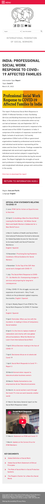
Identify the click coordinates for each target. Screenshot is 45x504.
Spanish (16, 248)
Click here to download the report (14, 174)
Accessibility (12, 501)
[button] (3, 2)
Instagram (18, 25)
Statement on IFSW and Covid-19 (25, 436)
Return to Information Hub (20, 181)
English (8, 248)
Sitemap (4, 501)
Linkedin (29, 25)
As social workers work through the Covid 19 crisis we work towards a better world (22, 393)
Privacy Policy (21, 501)
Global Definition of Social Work (19, 458)
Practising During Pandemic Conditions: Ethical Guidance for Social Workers (21, 257)
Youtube (26, 25)
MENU (8, 2)
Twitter (22, 25)
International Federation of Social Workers (22, 15)
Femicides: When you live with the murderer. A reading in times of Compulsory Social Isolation (22, 322)
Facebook (14, 25)
